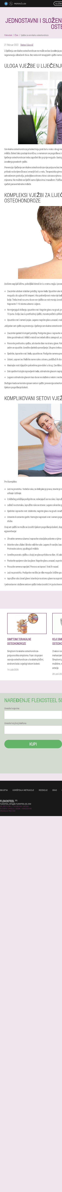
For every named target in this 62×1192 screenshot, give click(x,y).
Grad (54, 790)
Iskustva (4, 790)
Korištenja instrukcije (23, 790)
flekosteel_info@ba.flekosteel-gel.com (15, 804)
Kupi (33, 744)
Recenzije (43, 790)
